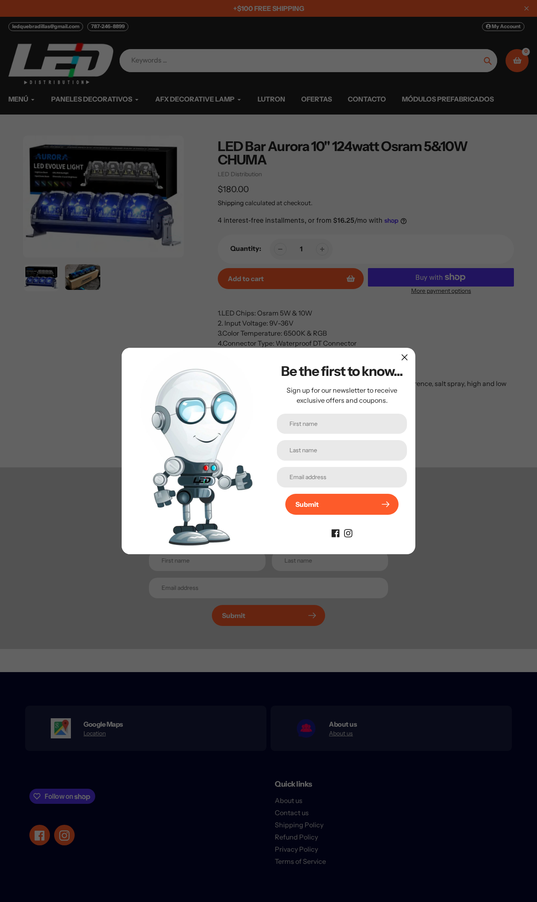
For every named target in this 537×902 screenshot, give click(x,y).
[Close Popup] (404, 357)
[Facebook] (335, 532)
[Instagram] (348, 532)
